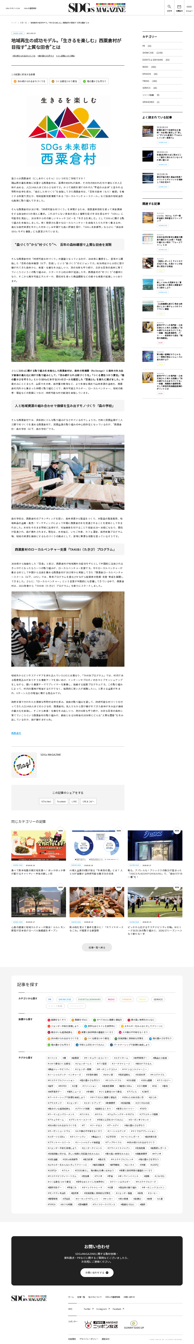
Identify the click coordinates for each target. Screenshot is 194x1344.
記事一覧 (23, 22)
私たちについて (95, 1296)
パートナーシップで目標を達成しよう (130, 1044)
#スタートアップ (92, 1103)
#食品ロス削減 (160, 1057)
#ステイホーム (121, 1057)
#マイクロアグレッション (143, 1131)
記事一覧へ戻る (97, 947)
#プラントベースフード (80, 1119)
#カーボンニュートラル (59, 1131)
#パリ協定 (102, 1063)
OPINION (150, 73)
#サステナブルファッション (61, 1080)
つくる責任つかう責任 (64, 81)
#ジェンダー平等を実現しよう (62, 1148)
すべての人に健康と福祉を (108, 1019)
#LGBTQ (154, 1164)
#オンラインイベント (128, 1176)
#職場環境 (52, 1198)
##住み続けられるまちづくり (141, 1142)
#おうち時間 (66, 1204)
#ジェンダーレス (83, 1063)
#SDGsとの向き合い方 (133, 1097)
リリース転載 (151, 94)
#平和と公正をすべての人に (110, 1119)
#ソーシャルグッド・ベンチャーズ (64, 1074)
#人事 (160, 1198)
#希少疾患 (123, 1198)
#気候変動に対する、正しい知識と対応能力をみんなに (74, 1153)
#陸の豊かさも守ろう (46, 55)
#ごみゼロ (159, 1176)
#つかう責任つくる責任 (59, 1063)
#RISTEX (62, 1086)
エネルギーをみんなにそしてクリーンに (142, 1026)
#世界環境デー (140, 1057)
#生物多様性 (92, 1074)
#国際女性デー (55, 1187)
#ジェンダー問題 (83, 1069)
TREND (149, 81)
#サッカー (108, 1198)
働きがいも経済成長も (60, 1032)
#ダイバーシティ (78, 1136)
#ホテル (98, 1114)
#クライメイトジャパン (119, 1148)
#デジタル (84, 1114)
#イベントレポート (130, 1136)
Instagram (101, 1308)
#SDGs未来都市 (70, 1159)
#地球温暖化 (124, 1074)
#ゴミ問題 (142, 1086)
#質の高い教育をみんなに (117, 1153)
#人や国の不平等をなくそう (88, 1131)
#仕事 (110, 1187)
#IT (83, 1125)
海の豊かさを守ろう (161, 1038)
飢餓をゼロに (80, 1019)
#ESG (154, 1086)
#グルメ (66, 1170)
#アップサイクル (114, 1142)
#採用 (140, 1193)
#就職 (146, 1176)
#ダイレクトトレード (92, 1187)
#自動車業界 (141, 1153)
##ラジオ (156, 1153)
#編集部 (75, 1057)
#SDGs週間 (146, 1080)
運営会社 (105, 1338)
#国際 (142, 1204)
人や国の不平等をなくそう (133, 1032)
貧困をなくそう (57, 1019)
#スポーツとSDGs (56, 1136)
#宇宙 (110, 1176)
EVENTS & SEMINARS (156, 59)
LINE (74, 801)
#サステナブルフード (146, 1181)
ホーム (71, 1296)
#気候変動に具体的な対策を (97, 1193)
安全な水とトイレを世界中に (100, 1026)
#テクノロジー (164, 1080)
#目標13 (137, 1198)
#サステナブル (157, 1074)
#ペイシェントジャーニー (134, 1069)
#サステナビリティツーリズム (62, 1176)
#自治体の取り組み (128, 1187)
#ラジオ (98, 1176)
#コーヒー (153, 1193)
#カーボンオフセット (139, 1119)
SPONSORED (151, 101)
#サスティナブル (113, 1080)
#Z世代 (145, 1091)
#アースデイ (113, 1125)
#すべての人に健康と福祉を (103, 1097)
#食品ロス (96, 1136)
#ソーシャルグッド (117, 1131)
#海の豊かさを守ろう (149, 1159)
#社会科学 (140, 1074)
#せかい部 (108, 1074)
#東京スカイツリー (125, 1108)
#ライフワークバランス (104, 1204)
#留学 (50, 1086)
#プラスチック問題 (149, 1114)
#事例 (165, 1086)
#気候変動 (125, 1103)
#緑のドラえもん (144, 1063)
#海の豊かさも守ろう (134, 1125)
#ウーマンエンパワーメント (61, 1114)
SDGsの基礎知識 (30, 8)
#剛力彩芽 (88, 1159)
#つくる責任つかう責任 (110, 1091)
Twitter (87, 1308)
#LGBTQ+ (52, 1170)
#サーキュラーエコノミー (96, 1057)
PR (147, 45)
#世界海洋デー (55, 1091)
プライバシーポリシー (88, 1338)
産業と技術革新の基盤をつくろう (96, 1032)
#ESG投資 (131, 1080)
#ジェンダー (73, 1103)
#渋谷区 (66, 1198)
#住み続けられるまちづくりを (24, 55)
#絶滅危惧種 (108, 1086)
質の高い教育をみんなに (141, 1019)
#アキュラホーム (56, 1119)
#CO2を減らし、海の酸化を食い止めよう (94, 1170)
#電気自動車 (98, 1164)
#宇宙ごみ (72, 1187)
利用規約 (72, 1338)
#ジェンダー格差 (124, 1193)
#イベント (52, 1057)
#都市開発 (114, 1164)
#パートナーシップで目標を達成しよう (66, 1097)
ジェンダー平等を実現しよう (63, 1026)
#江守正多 (111, 1136)
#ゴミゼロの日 (143, 1103)
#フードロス (96, 1125)
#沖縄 (142, 1164)
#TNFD (143, 1108)
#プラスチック (55, 1103)
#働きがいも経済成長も (59, 1108)
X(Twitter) (46, 801)
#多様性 (90, 1091)
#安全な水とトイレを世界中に (90, 1181)
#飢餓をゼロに (128, 1204)
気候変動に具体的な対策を (129, 1038)
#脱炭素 (75, 1193)
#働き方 (102, 1159)
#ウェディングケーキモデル (121, 1114)
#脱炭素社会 (151, 1136)
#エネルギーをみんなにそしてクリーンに (67, 1164)
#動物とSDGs (125, 1086)
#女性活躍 (52, 1159)
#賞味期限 (83, 1204)
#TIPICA (51, 1204)
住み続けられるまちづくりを (29, 81)
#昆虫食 (85, 1176)
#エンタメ (129, 1164)
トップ (13, 22)
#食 (64, 1057)
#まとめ (152, 1097)
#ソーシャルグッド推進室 (87, 1142)
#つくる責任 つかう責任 (65, 55)
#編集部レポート (158, 1148)
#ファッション (90, 1086)
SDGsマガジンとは (13, 8)
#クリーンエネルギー (120, 1181)
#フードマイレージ (121, 1063)
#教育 (149, 1198)
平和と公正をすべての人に (90, 1044)
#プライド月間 (82, 1108)
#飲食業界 (110, 1103)
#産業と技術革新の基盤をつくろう (135, 1170)
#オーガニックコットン (153, 1187)
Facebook (61, 801)
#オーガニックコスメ (107, 1069)
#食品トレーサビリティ (59, 1069)
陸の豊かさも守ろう (95, 81)
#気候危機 (140, 1148)
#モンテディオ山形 (57, 1193)
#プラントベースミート (59, 1142)
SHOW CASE (152, 52)
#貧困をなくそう (103, 1108)
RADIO (149, 66)
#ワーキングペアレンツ (87, 1198)
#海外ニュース (74, 1091)
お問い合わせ (129, 1296)
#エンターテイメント (92, 1148)
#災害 (74, 1086)
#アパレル (132, 1091)
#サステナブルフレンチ (122, 1159)
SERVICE (149, 87)
